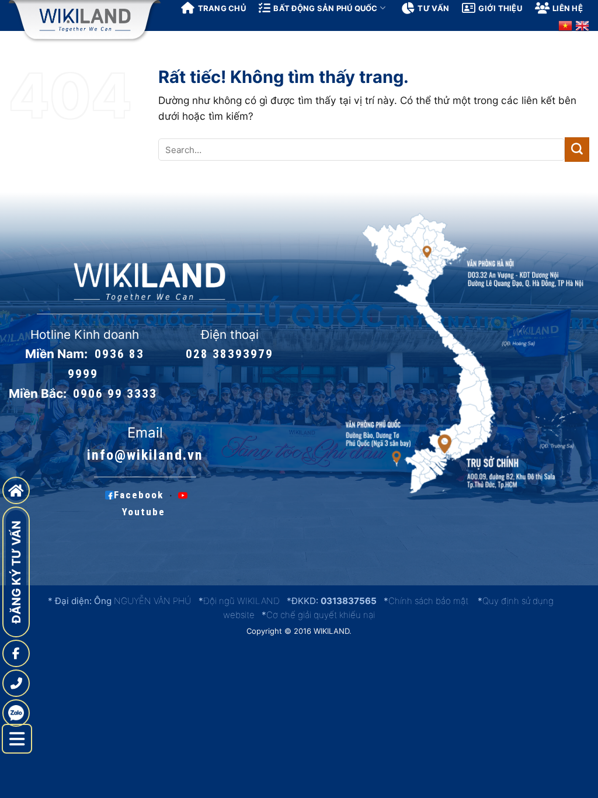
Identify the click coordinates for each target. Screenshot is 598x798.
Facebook (139, 495)
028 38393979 (229, 354)
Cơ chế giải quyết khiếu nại (320, 614)
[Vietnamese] (565, 25)
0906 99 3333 (115, 394)
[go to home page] (16, 490)
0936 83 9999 (106, 364)
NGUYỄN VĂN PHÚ (153, 600)
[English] (582, 25)
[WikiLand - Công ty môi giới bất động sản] (84, 20)
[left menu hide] (17, 739)
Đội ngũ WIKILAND (241, 600)
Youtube (143, 512)
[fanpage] (16, 653)
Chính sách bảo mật (428, 600)
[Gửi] (577, 149)
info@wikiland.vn (145, 455)
